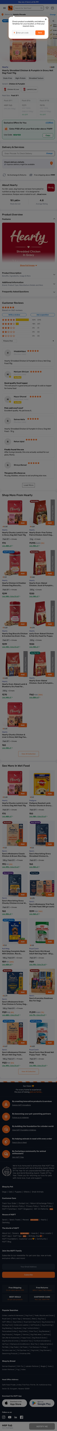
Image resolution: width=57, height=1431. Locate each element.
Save (40, 33)
